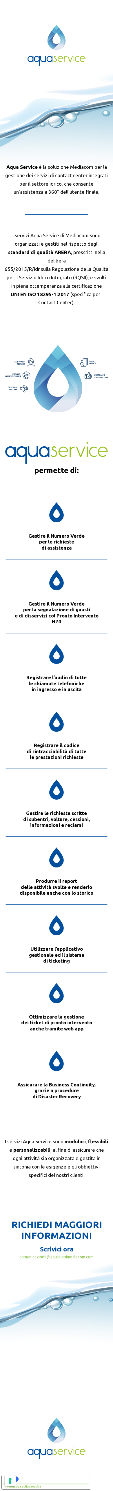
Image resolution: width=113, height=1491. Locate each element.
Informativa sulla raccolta (23, 1486)
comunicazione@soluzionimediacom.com (56, 1257)
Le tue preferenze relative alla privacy (52, 1479)
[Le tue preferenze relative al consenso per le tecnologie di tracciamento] (10, 1480)
